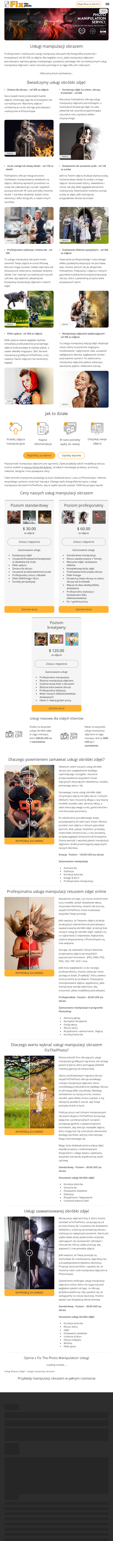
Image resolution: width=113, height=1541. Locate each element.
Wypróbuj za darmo (88, 4)
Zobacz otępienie (29, 542)
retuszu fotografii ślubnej (38, 467)
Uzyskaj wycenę (71, 455)
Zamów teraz (29, 609)
